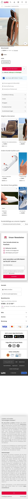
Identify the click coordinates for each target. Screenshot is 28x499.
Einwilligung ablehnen (7, 496)
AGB (16, 362)
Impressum (14, 365)
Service (3, 317)
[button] (2, 2)
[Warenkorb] (26, 2)
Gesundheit (7, 6)
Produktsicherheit (6, 107)
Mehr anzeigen (11, 273)
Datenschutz (22, 362)
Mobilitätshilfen (15, 6)
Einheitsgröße (6, 62)
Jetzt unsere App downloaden (14, 333)
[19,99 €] (9, 129)
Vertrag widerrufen (8, 362)
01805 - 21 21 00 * (7, 304)
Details (4, 99)
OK (14, 493)
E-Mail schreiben (7, 290)
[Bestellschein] (18, 2)
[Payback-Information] (24, 373)
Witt (2, 312)
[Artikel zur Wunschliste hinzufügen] (24, 69)
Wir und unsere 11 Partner (8, 422)
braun (5, 54)
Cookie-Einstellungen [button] (14, 369)
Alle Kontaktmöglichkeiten (10, 294)
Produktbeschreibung (7, 94)
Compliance (21, 365)
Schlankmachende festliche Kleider (12, 224)
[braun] (2, 55)
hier (10, 440)
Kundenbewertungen (7, 111)
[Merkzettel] (22, 2)
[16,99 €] (9, 163)
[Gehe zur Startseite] (6, 2)
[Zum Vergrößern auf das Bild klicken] (25, 43)
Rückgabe (4, 103)
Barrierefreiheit (7, 365)
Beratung (4, 321)
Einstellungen (23, 496)
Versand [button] (16, 50)
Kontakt (3, 285)
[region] (14, 457)
